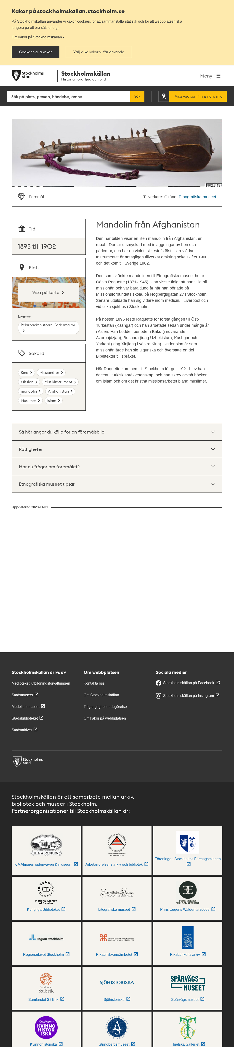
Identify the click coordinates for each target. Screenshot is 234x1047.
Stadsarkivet (22, 730)
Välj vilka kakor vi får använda (98, 52)
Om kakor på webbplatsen (105, 718)
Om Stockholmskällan (101, 695)
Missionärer (49, 372)
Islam (51, 400)
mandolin (29, 391)
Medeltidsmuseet (25, 707)
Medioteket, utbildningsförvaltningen (41, 683)
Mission (27, 381)
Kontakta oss (94, 683)
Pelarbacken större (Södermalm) (48, 324)
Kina (24, 372)
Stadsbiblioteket (25, 718)
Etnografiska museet (197, 197)
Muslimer (28, 400)
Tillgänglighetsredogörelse (105, 707)
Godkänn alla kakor (35, 52)
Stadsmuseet (22, 695)
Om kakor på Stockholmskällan (37, 37)
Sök (137, 96)
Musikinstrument (58, 381)
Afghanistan (58, 391)
